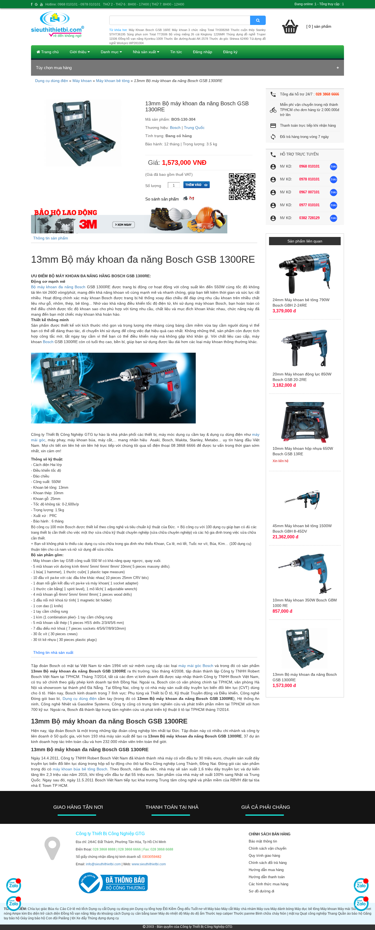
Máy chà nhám (245, 909)
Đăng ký (230, 52)
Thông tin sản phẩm (50, 238)
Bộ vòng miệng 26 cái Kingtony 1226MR (197, 34)
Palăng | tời (66, 918)
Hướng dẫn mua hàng (266, 870)
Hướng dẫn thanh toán (267, 877)
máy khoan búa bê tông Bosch (80, 769)
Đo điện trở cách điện (44, 913)
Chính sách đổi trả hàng (268, 863)
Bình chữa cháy (267, 913)
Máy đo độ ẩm (194, 913)
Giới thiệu (79, 52)
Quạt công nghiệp (313, 913)
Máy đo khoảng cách (105, 913)
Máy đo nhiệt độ (170, 913)
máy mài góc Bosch (195, 665)
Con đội (52, 918)
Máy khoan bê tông (113, 80)
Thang (332, 913)
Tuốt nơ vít (199, 909)
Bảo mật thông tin (263, 841)
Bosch (175, 127)
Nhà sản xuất (145, 52)
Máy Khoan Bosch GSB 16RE (149, 30)
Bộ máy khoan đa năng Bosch (58, 287)
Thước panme (244, 913)
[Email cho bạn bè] (191, 197)
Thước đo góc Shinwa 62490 (228, 38)
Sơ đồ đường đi (261, 891)
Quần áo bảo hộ (350, 913)
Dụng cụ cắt (98, 909)
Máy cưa (263, 909)
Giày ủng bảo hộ (32, 918)
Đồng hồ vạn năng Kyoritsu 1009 (140, 38)
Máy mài (344, 909)
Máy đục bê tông (307, 909)
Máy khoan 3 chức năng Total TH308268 (200, 30)
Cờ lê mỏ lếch (77, 909)
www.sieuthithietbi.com (149, 864)
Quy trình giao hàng (264, 855)
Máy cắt (227, 909)
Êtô (165, 909)
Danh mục (110, 52)
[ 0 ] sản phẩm (318, 26)
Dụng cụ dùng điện (51, 80)
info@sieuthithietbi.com (103, 864)
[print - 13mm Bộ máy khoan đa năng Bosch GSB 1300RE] (185, 197)
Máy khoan (82, 80)
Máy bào (214, 909)
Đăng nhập (202, 52)
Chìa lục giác (37, 909)
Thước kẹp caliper (219, 913)
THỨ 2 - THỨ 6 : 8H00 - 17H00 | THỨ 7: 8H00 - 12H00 (143, 4)
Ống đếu (183, 909)
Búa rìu (53, 909)
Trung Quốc (194, 127)
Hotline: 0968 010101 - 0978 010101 (72, 4)
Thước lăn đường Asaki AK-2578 (186, 38)
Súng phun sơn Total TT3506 (147, 34)
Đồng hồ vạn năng (75, 913)
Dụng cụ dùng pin (120, 909)
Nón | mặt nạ (289, 913)
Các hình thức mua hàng (268, 884)
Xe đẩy (81, 918)
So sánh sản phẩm (162, 199)
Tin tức (176, 52)
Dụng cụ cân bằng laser (140, 913)
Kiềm (172, 909)
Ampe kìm (19, 913)
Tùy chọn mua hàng (54, 67)
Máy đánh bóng (282, 909)
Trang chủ (49, 52)
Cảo (63, 909)
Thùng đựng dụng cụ (103, 918)
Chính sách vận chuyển (267, 848)
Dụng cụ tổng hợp (148, 909)
